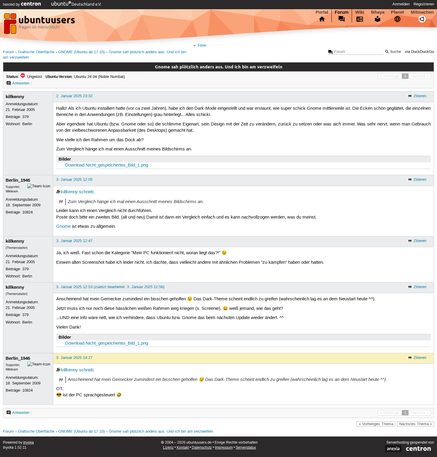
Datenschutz (202, 447)
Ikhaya (377, 12)
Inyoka (28, 442)
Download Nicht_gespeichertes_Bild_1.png (106, 165)
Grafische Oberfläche (36, 52)
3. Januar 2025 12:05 (74, 179)
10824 (27, 212)
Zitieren (420, 96)
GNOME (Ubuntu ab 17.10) (81, 52)
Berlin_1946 (18, 180)
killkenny (15, 97)
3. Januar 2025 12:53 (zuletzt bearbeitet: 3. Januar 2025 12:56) (110, 287)
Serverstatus (246, 447)
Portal (322, 12)
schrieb (86, 192)
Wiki (359, 12)
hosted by (12, 4)
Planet (397, 12)
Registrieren (424, 4)
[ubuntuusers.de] (40, 25)
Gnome (63, 226)
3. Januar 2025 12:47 (74, 240)
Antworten (20, 83)
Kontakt (183, 447)
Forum (341, 12)
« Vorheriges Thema (376, 424)
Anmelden (401, 4)
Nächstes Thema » (415, 424)
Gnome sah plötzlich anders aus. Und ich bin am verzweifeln (161, 431)
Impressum (224, 447)
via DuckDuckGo (419, 52)
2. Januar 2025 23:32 (74, 96)
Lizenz (168, 447)
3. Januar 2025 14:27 (74, 357)
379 (25, 116)
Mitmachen (422, 12)
